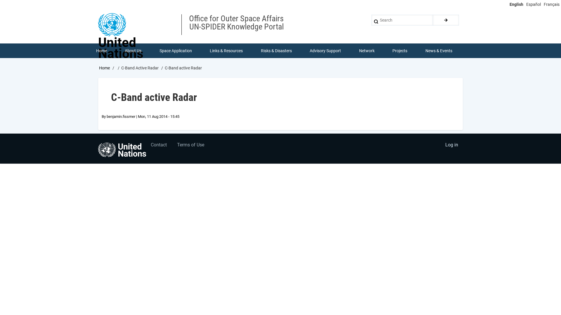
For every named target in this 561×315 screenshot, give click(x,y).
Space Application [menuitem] (176, 50)
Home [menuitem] (101, 50)
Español (533, 4)
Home (104, 68)
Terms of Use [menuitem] (190, 145)
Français (552, 4)
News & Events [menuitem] (438, 50)
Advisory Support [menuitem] (325, 50)
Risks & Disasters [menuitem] (276, 50)
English (516, 4)
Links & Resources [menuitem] (226, 50)
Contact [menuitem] (159, 145)
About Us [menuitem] (133, 50)
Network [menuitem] (367, 50)
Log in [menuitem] (451, 145)
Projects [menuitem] (399, 50)
